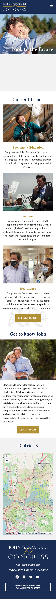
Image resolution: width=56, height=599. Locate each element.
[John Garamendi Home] (14, 7)
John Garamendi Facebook (17, 577)
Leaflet (21, 533)
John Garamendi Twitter (30, 577)
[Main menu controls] (51, 7)
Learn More (28, 429)
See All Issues (28, 317)
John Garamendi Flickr (24, 577)
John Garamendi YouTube (37, 577)
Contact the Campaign (28, 564)
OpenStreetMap (35, 533)
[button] (6, 457)
